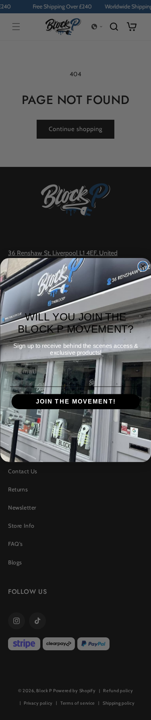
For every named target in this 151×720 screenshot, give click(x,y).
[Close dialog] (142, 266)
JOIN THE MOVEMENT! (75, 401)
